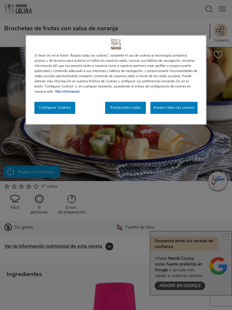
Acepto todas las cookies (174, 107)
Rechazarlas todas (125, 107)
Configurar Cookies (54, 107)
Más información (67, 91)
